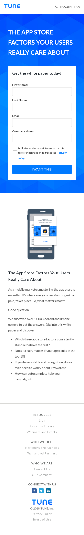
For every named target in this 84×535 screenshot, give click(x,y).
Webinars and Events (42, 432)
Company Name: (23, 131)
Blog (42, 420)
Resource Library (42, 426)
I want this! (42, 169)
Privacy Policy (42, 513)
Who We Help (42, 442)
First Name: (20, 84)
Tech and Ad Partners (42, 453)
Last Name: (20, 100)
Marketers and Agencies (42, 447)
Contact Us (42, 469)
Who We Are (42, 463)
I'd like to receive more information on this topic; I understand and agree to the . (42, 153)
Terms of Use (42, 519)
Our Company (42, 474)
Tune (14, 7)
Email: (16, 115)
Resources (42, 414)
